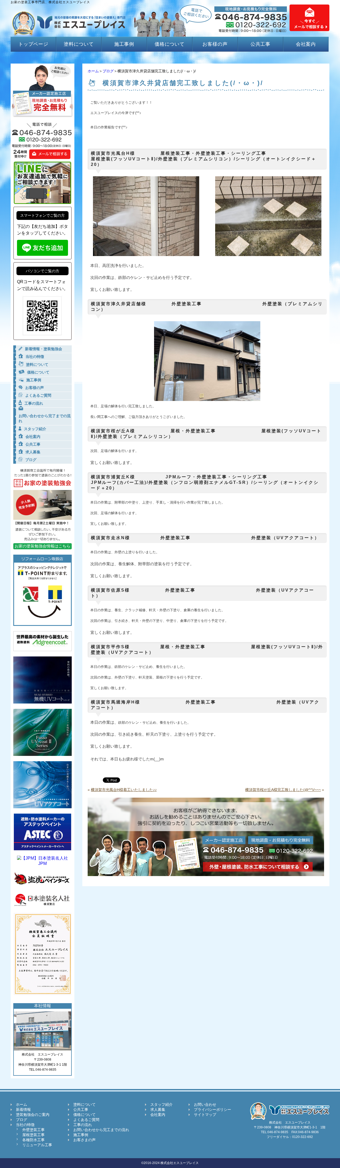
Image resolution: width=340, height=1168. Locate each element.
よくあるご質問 (86, 1119)
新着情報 (23, 1109)
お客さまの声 (84, 1140)
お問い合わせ (205, 1104)
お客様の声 (215, 44)
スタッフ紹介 (161, 1104)
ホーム (93, 71)
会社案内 (306, 44)
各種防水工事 (33, 1140)
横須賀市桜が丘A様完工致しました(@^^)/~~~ (283, 790)
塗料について (79, 44)
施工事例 (124, 44)
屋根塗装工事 (33, 1135)
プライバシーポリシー (212, 1109)
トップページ (33, 44)
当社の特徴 (25, 1125)
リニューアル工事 (37, 1145)
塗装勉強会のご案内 (32, 1114)
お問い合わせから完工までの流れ (101, 1130)
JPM (42, 863)
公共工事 (260, 44)
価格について (170, 44)
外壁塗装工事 (33, 1130)
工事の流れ (82, 1125)
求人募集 (157, 1109)
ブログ (108, 71)
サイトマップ (205, 1114)
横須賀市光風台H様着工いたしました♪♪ (124, 790)
